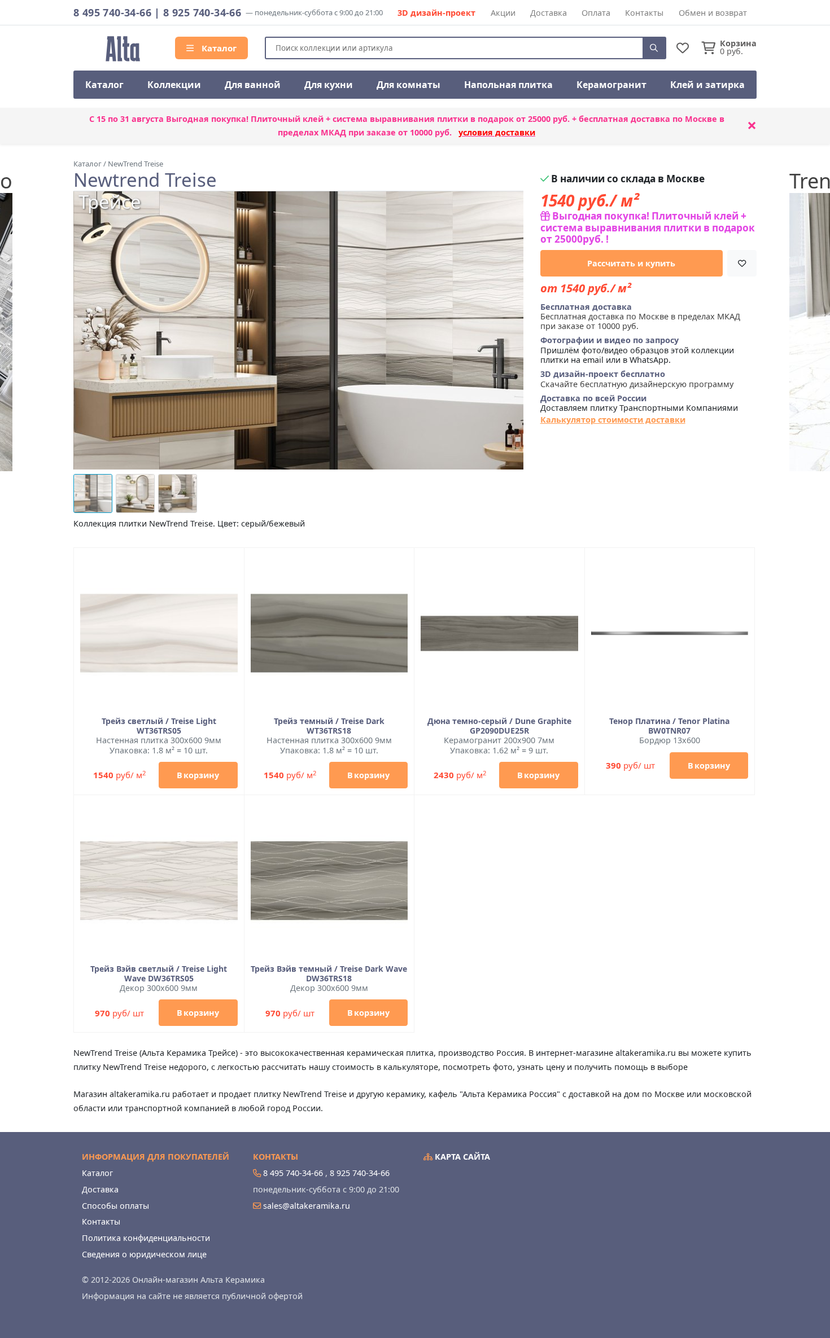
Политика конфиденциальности (146, 1237)
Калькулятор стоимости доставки (612, 419)
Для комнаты (408, 84)
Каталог (218, 48)
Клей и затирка (707, 84)
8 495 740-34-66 (112, 12)
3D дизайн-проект (436, 12)
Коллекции (174, 84)
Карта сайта (461, 1156)
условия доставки (496, 132)
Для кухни (328, 84)
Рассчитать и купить (631, 263)
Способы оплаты (115, 1205)
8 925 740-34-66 (202, 12)
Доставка (548, 12)
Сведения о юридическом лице (144, 1254)
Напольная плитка (508, 84)
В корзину (198, 775)
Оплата (596, 12)
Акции (503, 12)
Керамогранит (611, 84)
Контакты (644, 12)
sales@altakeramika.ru (306, 1205)
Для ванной (253, 84)
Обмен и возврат (713, 12)
